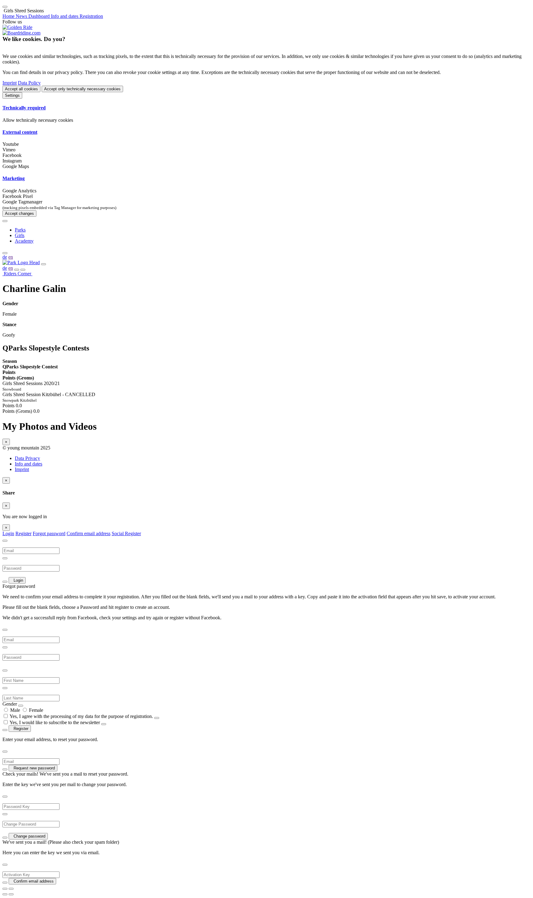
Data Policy (29, 82)
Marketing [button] (13, 178)
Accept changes (19, 213)
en (10, 257)
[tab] (266, 108)
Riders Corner (17, 273)
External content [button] (19, 132)
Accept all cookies (21, 89)
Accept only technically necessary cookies (82, 89)
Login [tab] (8, 533)
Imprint (9, 82)
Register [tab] (23, 533)
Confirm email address (88, 533)
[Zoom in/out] (11, 889)
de (4, 257)
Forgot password (49, 533)
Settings (12, 95)
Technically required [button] (24, 107)
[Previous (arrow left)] (4, 894)
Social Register (126, 533)
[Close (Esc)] (4, 889)
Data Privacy (27, 458)
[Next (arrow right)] (11, 894)
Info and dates (28, 463)
